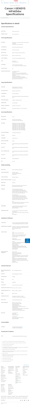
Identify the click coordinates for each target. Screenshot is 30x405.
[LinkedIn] (24, 400)
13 (22, 327)
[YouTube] (28, 400)
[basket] (1, 1)
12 (21, 327)
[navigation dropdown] (28, 1)
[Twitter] (26, 400)
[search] (3, 1)
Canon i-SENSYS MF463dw (4, 17)
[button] (27, 241)
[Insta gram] (22, 400)
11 (21, 326)
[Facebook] (20, 400)
